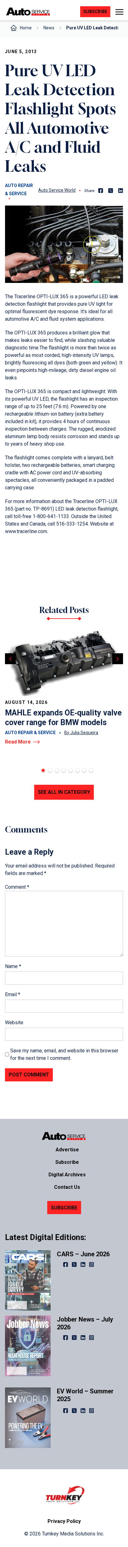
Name (13, 966)
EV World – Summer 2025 (85, 1395)
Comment (17, 887)
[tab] (43, 770)
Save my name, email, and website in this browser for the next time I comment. (64, 1054)
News (48, 27)
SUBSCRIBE (64, 1208)
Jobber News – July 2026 (85, 1323)
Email (12, 994)
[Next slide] (117, 658)
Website (14, 1023)
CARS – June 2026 (83, 1254)
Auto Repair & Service (19, 189)
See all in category (64, 792)
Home (26, 27)
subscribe (95, 11)
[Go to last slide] (10, 658)
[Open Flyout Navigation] (119, 12)
